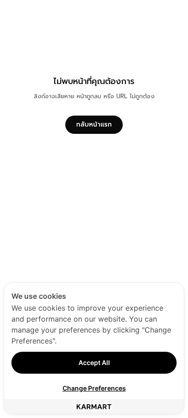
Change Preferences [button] (94, 388)
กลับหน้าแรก (94, 124)
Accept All (94, 362)
